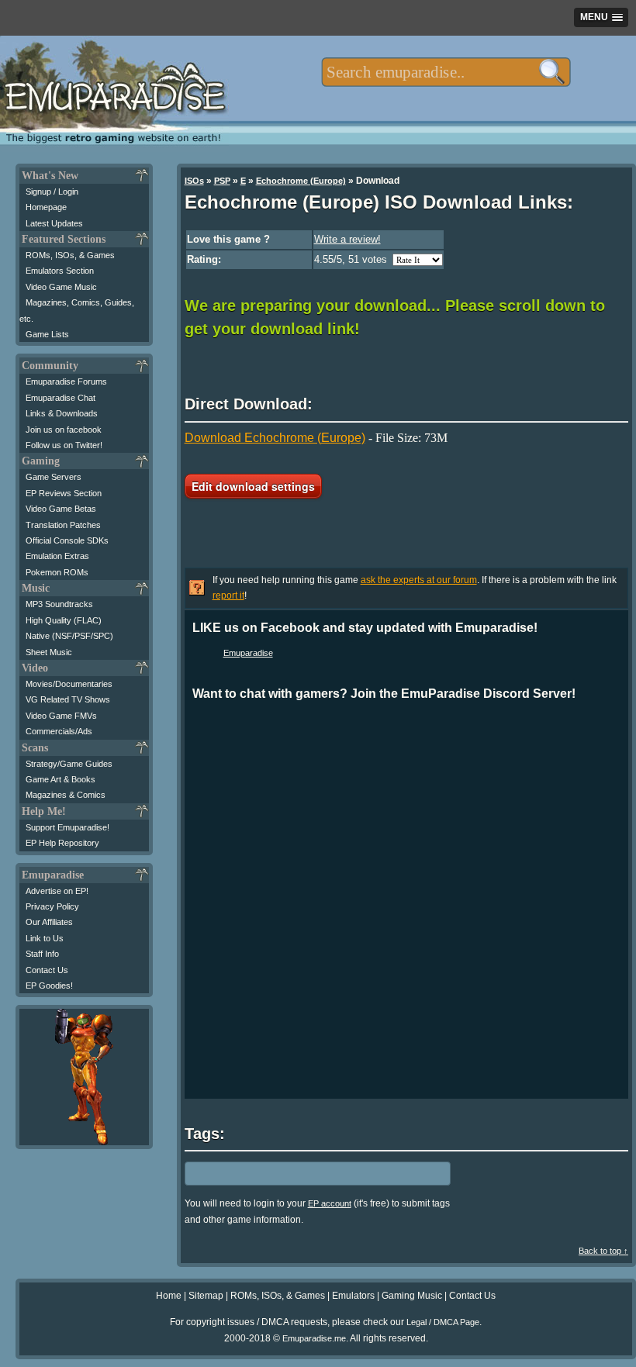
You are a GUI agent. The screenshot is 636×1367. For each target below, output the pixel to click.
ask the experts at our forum (419, 580)
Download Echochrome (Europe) (275, 437)
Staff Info (42, 953)
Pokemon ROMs (57, 572)
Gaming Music (412, 1295)
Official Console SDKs (67, 540)
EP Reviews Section (64, 493)
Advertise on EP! (57, 891)
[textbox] (445, 72)
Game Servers (53, 477)
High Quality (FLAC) (64, 620)
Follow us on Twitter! (64, 445)
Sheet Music (49, 652)
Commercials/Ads (59, 731)
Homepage (46, 207)
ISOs (194, 180)
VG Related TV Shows (68, 699)
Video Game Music (61, 287)
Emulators (353, 1295)
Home (168, 1295)
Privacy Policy (52, 906)
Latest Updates (54, 223)
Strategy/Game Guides (69, 763)
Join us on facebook (64, 429)
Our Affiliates (49, 922)
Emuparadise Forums (66, 381)
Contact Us (47, 970)
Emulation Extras (57, 556)
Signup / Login (52, 191)
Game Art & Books (60, 779)
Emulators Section (60, 270)
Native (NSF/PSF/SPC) (69, 635)
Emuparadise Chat (60, 397)
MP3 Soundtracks (59, 604)
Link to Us (45, 938)
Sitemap (205, 1295)
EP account (329, 1203)
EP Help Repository (62, 842)
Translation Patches (63, 525)
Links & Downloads (62, 413)
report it (228, 595)
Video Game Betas (61, 508)
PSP (222, 180)
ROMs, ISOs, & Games (70, 255)
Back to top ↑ (603, 1250)
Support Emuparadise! (67, 827)
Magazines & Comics (65, 794)
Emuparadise (248, 653)
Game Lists (47, 334)
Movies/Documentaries (69, 684)
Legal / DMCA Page (442, 1322)
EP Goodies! (49, 985)
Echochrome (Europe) (301, 180)
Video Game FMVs (61, 715)
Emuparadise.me (314, 1338)
